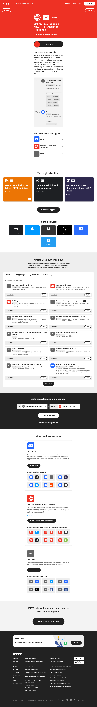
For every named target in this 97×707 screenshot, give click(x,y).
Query (58, 303)
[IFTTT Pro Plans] (84, 301)
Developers (16, 700)
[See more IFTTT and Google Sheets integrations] (48, 589)
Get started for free (48, 621)
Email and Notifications (31, 669)
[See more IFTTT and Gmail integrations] (63, 589)
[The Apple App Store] (79, 658)
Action (59, 287)
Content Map (16, 675)
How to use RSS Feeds (56, 672)
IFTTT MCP (16, 669)
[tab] (8, 275)
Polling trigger (16, 287)
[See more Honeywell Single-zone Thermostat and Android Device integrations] (63, 540)
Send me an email (52, 112)
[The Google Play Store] (79, 662)
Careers (23, 700)
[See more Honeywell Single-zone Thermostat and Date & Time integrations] (63, 532)
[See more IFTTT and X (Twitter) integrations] (34, 589)
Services (15, 661)
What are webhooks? (55, 675)
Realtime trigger (61, 366)
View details (10, 294)
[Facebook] (58, 700)
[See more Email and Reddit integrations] (48, 485)
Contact (39, 700)
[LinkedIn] (62, 700)
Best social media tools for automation (60, 686)
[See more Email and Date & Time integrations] (63, 485)
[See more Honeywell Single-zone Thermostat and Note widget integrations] (48, 540)
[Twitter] (74, 700)
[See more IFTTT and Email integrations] (34, 581)
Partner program (31, 700)
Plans (74, 3)
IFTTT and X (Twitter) (30, 690)
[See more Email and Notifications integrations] (34, 485)
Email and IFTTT (29, 664)
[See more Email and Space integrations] (63, 477)
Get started (89, 3)
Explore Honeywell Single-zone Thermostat (41, 520)
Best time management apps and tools (60, 666)
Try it (43, 295)
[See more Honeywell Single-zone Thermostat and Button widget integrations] (48, 532)
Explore (67, 3)
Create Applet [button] (48, 415)
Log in (80, 3)
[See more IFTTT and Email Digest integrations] (63, 581)
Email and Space (29, 666)
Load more (48, 383)
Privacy (45, 700)
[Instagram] (66, 700)
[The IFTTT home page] (5, 3)
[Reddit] (82, 700)
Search (15, 677)
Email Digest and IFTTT (31, 687)
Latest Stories (55, 658)
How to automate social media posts (60, 683)
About (50, 700)
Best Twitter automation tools (58, 664)
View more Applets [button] (48, 210)
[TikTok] (78, 700)
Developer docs (17, 683)
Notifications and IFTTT (31, 685)
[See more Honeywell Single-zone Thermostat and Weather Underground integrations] (34, 540)
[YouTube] (70, 700)
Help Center (16, 672)
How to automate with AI (56, 661)
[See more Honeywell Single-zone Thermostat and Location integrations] (34, 532)
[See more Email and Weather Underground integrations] (34, 477)
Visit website (30, 516)
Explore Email (34, 465)
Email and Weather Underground (34, 661)
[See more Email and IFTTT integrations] (48, 477)
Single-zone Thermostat (36, 507)
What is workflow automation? (58, 669)
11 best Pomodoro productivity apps (60, 677)
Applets (15, 666)
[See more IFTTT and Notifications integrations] (48, 581)
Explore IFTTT (34, 570)
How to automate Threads (57, 680)
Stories (15, 664)
